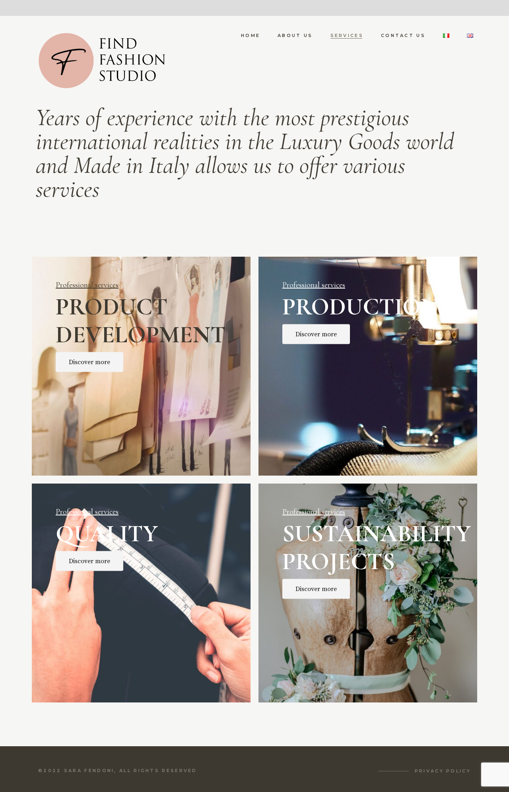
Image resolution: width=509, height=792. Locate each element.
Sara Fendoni (89, 770)
